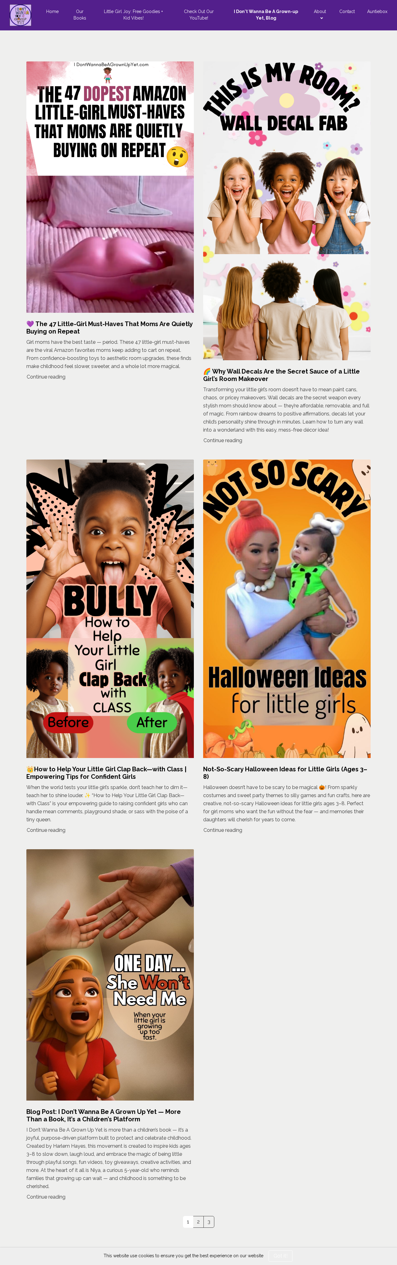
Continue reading (46, 377)
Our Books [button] (80, 14)
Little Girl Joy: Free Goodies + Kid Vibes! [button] (133, 14)
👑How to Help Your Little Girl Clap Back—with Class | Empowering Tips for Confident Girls (106, 772)
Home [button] (52, 11)
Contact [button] (347, 11)
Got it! (281, 1256)
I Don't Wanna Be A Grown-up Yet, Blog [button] (266, 14)
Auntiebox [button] (377, 11)
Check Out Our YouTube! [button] (199, 14)
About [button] (320, 11)
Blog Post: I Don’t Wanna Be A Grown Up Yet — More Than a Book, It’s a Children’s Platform (103, 1115)
